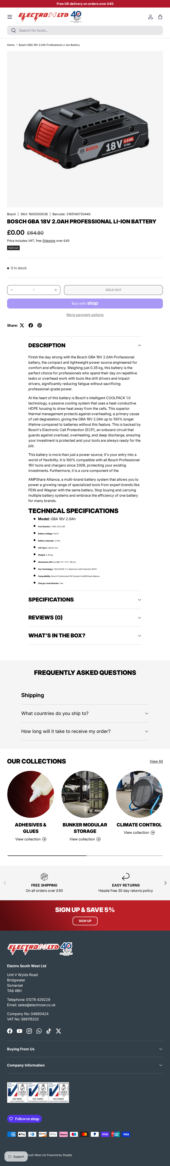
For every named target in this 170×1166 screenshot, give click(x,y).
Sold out (113, 290)
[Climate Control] (139, 794)
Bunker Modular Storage (85, 828)
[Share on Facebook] (30, 325)
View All (156, 761)
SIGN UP (85, 921)
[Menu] (10, 17)
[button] (160, 17)
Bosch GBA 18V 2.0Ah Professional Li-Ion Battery (49, 45)
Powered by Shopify (59, 1155)
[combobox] (85, 30)
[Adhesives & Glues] (30, 794)
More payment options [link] (85, 314)
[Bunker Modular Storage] (85, 794)
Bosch (11, 214)
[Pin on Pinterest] (39, 325)
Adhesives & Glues (30, 828)
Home (11, 45)
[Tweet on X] (21, 325)
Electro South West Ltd (31, 1155)
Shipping (48, 240)
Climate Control (139, 825)
